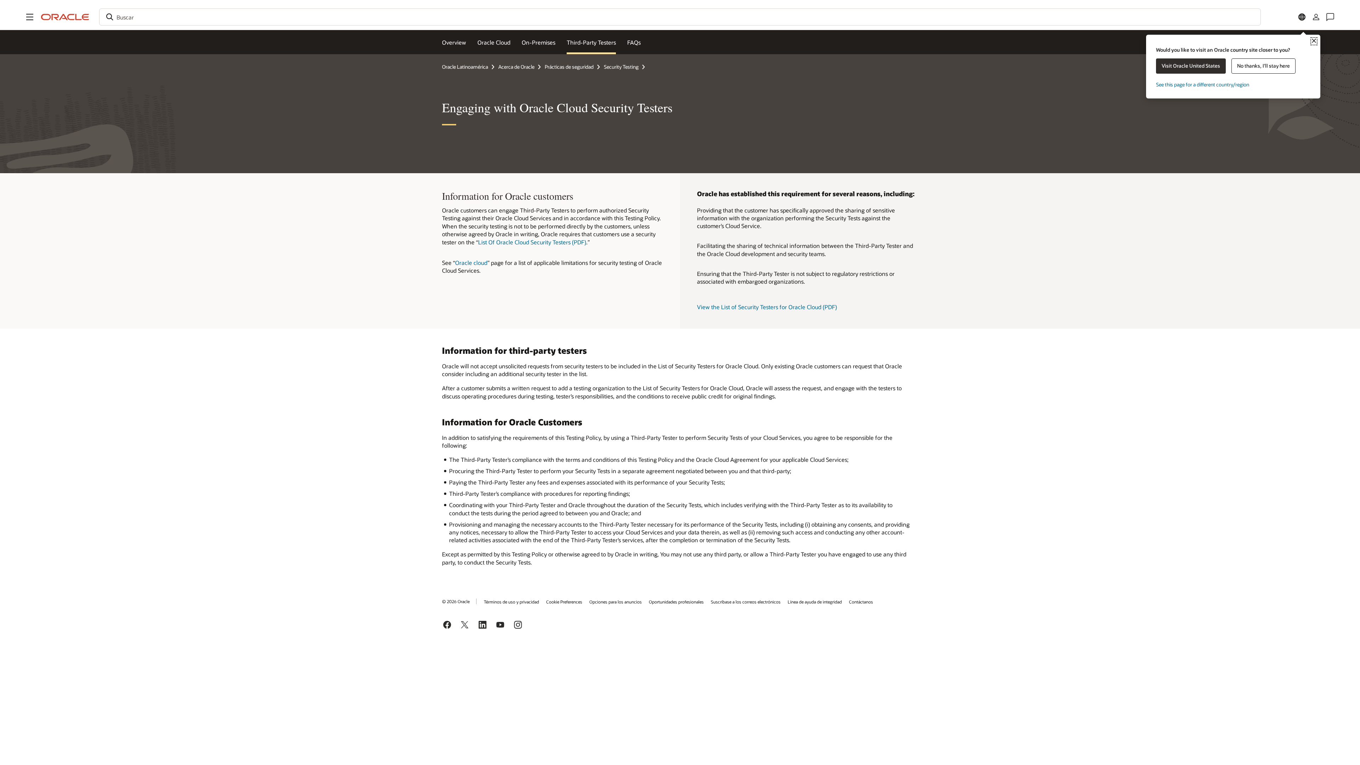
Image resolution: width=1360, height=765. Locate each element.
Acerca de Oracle (516, 66)
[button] (30, 17)
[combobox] (680, 17)
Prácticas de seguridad (569, 66)
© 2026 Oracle (456, 601)
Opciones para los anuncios (615, 602)
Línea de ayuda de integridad (815, 602)
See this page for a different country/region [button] (1202, 84)
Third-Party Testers (591, 42)
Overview (454, 42)
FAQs (634, 42)
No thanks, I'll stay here (1263, 65)
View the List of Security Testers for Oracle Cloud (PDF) (767, 307)
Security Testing (621, 66)
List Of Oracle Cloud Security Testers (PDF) (532, 242)
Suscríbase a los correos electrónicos (746, 602)
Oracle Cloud (493, 42)
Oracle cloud (471, 262)
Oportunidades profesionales (676, 602)
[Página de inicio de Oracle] (65, 17)
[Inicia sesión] (1316, 17)
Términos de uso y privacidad (511, 602)
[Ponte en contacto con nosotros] (1330, 17)
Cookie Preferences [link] (564, 602)
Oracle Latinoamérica (465, 66)
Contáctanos (861, 602)
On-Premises (538, 42)
